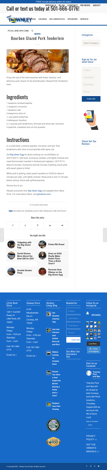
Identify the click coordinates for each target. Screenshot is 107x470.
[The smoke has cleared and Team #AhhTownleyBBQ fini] (99, 326)
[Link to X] (95, 466)
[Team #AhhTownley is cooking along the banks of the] (95, 330)
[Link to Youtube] (98, 466)
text (24, 8)
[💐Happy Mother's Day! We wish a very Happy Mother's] (91, 330)
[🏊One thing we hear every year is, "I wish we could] (87, 322)
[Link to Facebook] (87, 466)
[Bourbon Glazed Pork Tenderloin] (38, 61)
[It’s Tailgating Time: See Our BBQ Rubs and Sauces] (2, 235)
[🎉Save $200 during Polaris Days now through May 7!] (95, 334)
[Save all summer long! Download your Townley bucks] (99, 322)
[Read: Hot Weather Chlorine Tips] (48, 314)
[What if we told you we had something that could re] (95, 326)
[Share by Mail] (62, 225)
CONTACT (72, 5)
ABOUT (96, 5)
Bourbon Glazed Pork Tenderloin (38, 211)
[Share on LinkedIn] (50, 225)
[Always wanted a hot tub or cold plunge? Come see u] (95, 322)
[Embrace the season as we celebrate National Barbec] (91, 334)
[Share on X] (25, 225)
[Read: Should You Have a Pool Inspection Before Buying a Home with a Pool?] (48, 372)
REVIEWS (85, 5)
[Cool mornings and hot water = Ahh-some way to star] (99, 334)
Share (90, 425)
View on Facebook (92, 421)
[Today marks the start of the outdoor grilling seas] (99, 330)
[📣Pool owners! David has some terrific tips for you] (87, 326)
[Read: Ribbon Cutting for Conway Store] (48, 353)
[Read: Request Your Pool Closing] (48, 404)
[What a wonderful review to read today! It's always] (91, 322)
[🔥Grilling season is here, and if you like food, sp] (87, 330)
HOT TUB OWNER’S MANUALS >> (92, 448)
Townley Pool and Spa (96, 374)
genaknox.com (44, 193)
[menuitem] (50, 5)
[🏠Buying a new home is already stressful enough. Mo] (91, 326)
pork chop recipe (59, 211)
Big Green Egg (17, 154)
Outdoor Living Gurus (40, 205)
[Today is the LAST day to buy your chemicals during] (95, 338)
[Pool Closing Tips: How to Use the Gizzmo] (105, 235)
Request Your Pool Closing (56, 406)
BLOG (62, 5)
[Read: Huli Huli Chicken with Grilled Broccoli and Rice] (48, 330)
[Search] (32, 31)
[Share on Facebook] (13, 225)
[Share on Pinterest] (37, 225)
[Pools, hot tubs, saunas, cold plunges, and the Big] (99, 338)
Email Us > (12, 354)
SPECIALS (50, 5)
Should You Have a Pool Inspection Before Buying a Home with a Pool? (56, 383)
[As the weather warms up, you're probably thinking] (91, 338)
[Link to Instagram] (91, 466)
